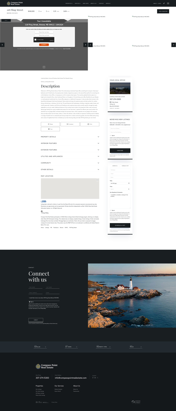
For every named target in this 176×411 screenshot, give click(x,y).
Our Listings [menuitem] (39, 389)
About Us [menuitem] (93, 3)
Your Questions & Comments (116, 192)
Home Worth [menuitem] (58, 391)
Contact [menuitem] (101, 3)
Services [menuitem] (77, 3)
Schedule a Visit (125, 165)
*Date (111, 180)
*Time (111, 186)
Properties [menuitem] (69, 3)
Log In (159, 3)
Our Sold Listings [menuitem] (40, 391)
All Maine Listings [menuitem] (40, 393)
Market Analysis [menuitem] (58, 389)
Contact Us (112, 108)
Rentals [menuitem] (108, 3)
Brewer (61, 227)
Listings (47, 227)
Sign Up (154, 3)
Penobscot (55, 227)
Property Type (102, 346)
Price (132, 346)
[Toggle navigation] (168, 3)
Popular (37, 346)
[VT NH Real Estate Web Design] (136, 402)
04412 (66, 227)
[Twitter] (97, 378)
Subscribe (120, 150)
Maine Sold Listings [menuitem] (40, 395)
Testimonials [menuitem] (76, 391)
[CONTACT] (163, 11)
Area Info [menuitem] (86, 3)
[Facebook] (92, 378)
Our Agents (117, 108)
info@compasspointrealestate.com (70, 377)
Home (42, 227)
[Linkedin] (95, 378)
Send (36, 320)
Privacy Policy (45, 213)
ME (51, 227)
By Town (68, 346)
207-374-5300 (115, 99)
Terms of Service (113, 231)
